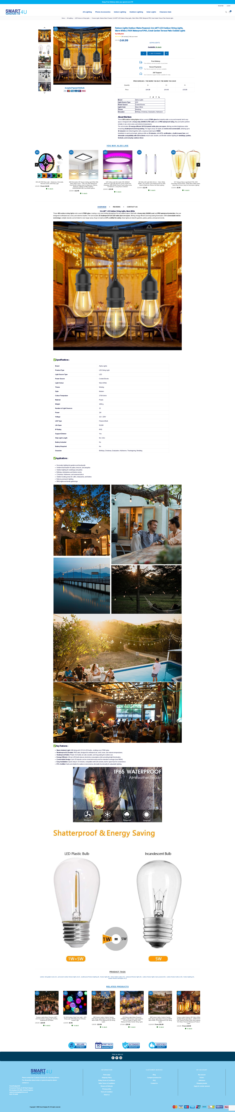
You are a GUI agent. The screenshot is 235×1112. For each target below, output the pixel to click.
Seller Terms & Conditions (107, 1083)
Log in (228, 6)
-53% (71, 152)
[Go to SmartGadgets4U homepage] (41, 1073)
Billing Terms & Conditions (106, 1080)
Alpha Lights (155, 43)
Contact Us (132, 207)
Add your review (133, 36)
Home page (106, 1074)
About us (107, 1094)
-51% (55, 29)
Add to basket (53, 165)
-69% (173, 152)
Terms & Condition (107, 1092)
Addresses (201, 1080)
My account (201, 1074)
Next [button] (44, 93)
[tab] (102, 207)
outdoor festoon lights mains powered (153, 977)
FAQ (154, 1080)
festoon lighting (188, 977)
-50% (37, 152)
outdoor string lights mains (47, 977)
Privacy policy (106, 1089)
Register (220, 6)
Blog (154, 1074)
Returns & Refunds (107, 1086)
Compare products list (154, 1077)
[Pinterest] (116, 1057)
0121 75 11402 (13, 1094)
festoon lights (104, 977)
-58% (150, 993)
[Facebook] (113, 1057)
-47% (105, 152)
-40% (179, 993)
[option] (44, 35)
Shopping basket (202, 1083)
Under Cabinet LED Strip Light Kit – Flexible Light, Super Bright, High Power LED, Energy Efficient (152, 182)
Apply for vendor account (202, 1086)
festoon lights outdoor (117, 977)
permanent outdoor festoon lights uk (68, 977)
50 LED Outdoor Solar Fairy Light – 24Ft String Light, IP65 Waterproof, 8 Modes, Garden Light (75, 1018)
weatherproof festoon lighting (89, 977)
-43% (37, 993)
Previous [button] (44, 28)
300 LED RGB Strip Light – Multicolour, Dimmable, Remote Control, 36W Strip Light (186, 182)
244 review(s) (124, 36)
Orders (202, 1077)
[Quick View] (46, 165)
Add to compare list (166, 53)
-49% (94, 993)
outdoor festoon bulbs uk (174, 977)
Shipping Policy (107, 1077)
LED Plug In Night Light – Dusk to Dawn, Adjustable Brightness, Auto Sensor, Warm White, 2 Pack (117, 182)
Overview (101, 207)
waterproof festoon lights (133, 977)
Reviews (116, 207)
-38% (139, 152)
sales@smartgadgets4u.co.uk (18, 1092)
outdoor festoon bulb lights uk (116, 978)
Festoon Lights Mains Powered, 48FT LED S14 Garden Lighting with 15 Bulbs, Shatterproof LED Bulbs (47, 1018)
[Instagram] (120, 1057)
